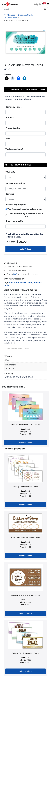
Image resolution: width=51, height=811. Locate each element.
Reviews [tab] (26, 348)
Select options (25, 443)
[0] (42, 4)
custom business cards (20, 282)
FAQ (15, 274)
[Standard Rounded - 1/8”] (25, 199)
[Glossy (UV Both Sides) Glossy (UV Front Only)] (25, 189)
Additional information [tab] (14, 348)
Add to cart (25, 249)
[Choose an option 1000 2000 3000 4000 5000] (25, 177)
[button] (44, 30)
